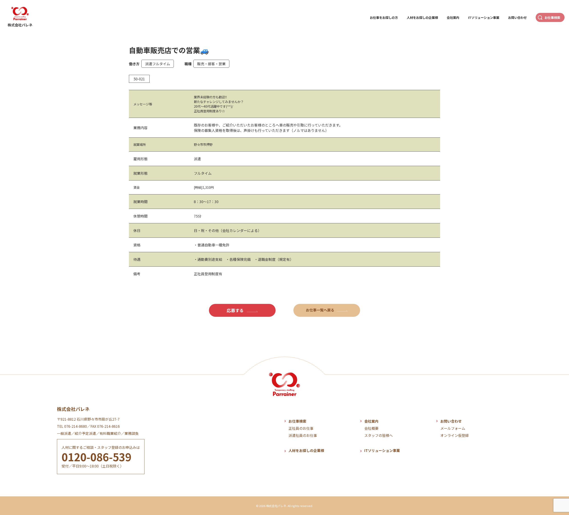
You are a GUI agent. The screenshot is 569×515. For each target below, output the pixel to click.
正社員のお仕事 (301, 428)
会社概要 (371, 428)
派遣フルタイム (157, 63)
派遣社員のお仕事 (303, 435)
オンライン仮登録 (454, 435)
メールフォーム (452, 428)
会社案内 (453, 17)
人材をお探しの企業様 (422, 17)
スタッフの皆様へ (378, 435)
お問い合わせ (517, 17)
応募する (235, 310)
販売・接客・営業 (211, 63)
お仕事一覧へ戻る (320, 310)
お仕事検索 (552, 17)
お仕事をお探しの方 (384, 17)
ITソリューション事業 (483, 17)
